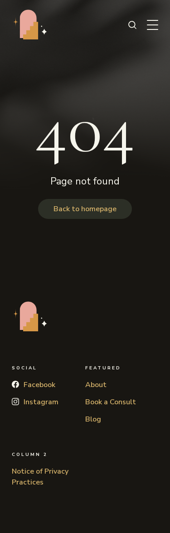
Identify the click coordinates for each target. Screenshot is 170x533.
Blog (93, 419)
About (96, 385)
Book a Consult (110, 402)
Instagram (41, 402)
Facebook (39, 385)
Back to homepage (85, 209)
